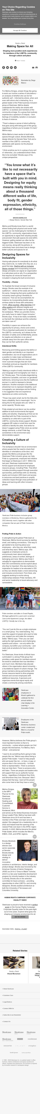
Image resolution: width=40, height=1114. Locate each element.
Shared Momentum (13, 974)
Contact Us (6, 1021)
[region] (20, 17)
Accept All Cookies (20, 30)
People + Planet (20, 43)
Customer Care (8, 995)
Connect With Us (8, 1008)
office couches (13, 304)
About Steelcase (8, 989)
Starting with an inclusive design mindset (18, 267)
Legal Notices (7, 1002)
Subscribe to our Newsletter (12, 1015)
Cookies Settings (20, 24)
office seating (7, 307)
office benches (26, 304)
